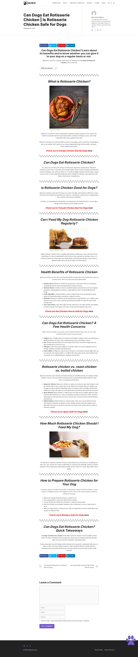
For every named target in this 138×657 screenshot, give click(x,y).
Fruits (65, 3)
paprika (67, 146)
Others (97, 3)
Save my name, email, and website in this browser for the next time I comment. (65, 621)
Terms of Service (109, 650)
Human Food (56, 3)
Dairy (103, 3)
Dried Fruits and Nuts (77, 3)
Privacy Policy (99, 650)
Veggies (89, 3)
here (90, 208)
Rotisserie (44, 134)
